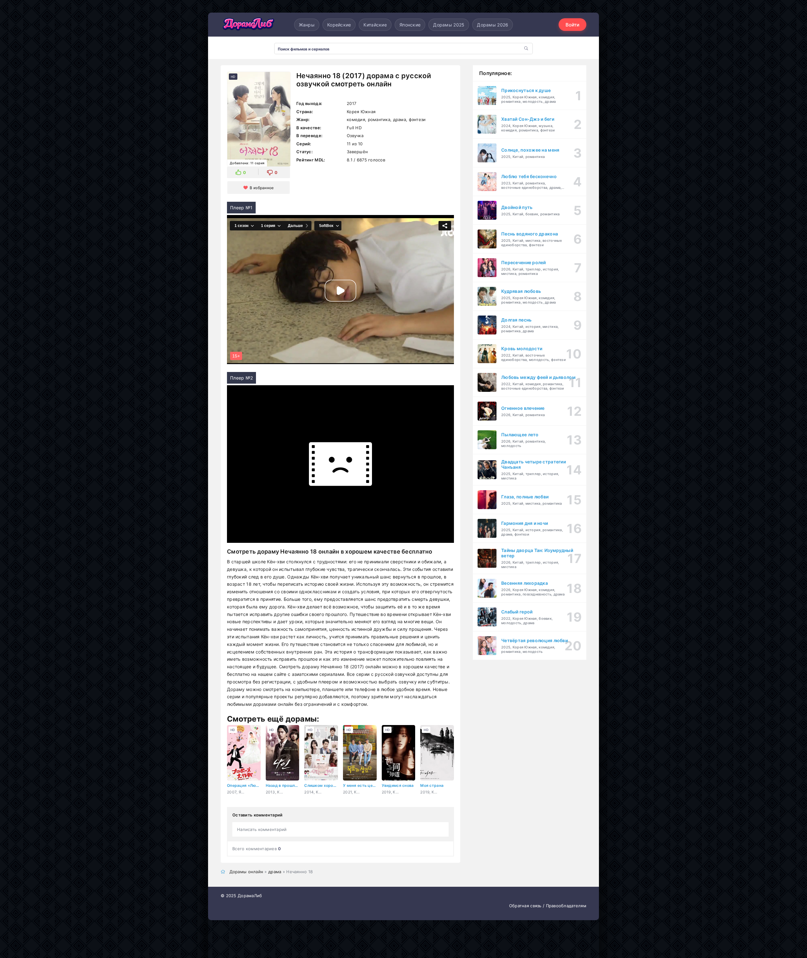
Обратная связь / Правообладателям (547, 905)
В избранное (262, 187)
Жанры (307, 24)
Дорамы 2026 (492, 24)
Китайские (375, 24)
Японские (410, 24)
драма (274, 871)
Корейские (339, 24)
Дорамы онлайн (246, 871)
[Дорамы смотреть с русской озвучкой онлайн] (249, 24)
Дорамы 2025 (448, 24)
